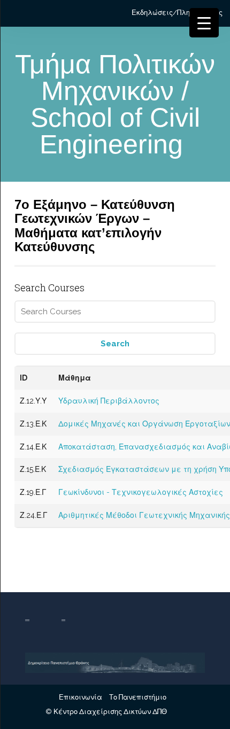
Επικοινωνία (80, 697)
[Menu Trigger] (204, 22)
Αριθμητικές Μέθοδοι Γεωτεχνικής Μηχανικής (144, 515)
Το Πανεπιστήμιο (137, 697)
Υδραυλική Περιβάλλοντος (108, 401)
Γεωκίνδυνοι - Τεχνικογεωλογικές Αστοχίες (140, 492)
